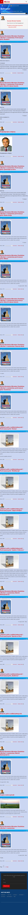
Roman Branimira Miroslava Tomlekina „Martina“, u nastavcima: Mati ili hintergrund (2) (12, 592)
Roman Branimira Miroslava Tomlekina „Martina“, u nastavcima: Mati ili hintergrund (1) (12, 753)
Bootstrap (3, 907)
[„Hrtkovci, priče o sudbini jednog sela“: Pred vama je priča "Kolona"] (9, 440)
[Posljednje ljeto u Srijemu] (6, 144)
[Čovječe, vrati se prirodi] (10, 804)
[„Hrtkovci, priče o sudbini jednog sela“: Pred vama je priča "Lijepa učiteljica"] (9, 522)
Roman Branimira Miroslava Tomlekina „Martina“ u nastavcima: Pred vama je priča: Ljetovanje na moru (12, 167)
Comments (15, 122)
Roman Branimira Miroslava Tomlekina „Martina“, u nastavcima (12, 827)
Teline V (24, 904)
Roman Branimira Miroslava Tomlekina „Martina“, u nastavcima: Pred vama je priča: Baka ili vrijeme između (12, 84)
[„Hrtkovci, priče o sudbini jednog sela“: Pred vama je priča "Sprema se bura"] (9, 648)
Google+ (15, 894)
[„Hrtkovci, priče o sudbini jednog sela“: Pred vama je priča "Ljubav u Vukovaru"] (9, 562)
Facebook (3, 894)
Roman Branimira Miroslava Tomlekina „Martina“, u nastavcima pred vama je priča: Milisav (12, 257)
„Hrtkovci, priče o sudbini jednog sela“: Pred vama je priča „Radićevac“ (11, 674)
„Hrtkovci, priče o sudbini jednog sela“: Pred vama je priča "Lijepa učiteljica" (11, 509)
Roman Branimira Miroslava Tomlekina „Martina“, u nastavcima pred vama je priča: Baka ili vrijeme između (12, 300)
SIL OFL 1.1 (16, 911)
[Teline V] (7, 1)
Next (7, 867)
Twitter (9, 894)
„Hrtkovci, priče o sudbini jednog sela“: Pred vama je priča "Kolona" (11, 428)
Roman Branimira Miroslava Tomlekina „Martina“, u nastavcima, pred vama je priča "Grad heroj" (12, 388)
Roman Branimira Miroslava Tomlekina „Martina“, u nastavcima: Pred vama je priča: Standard (12, 37)
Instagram (9, 896)
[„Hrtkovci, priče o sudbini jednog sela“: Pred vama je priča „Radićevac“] (9, 687)
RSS (14, 896)
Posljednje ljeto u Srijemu (7, 132)
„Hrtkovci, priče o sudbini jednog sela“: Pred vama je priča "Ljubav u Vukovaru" (12, 549)
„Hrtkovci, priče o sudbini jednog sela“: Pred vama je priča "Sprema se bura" (11, 635)
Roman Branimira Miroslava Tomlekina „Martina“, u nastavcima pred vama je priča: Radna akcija (12, 213)
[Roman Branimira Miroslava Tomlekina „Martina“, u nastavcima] (5, 840)
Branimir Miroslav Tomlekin (14, 21)
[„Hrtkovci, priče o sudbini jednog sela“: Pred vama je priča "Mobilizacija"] (9, 482)
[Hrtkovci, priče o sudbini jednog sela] (9, 725)
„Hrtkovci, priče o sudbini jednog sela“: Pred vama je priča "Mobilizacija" (11, 470)
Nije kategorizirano (5, 799)
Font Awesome (4, 911)
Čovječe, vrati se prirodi (7, 795)
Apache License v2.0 (7, 909)
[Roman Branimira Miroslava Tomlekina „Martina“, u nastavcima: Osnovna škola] (5, 358)
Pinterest (21, 894)
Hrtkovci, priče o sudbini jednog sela (11, 713)
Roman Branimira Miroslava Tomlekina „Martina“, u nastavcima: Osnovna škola (12, 345)
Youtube (3, 896)
